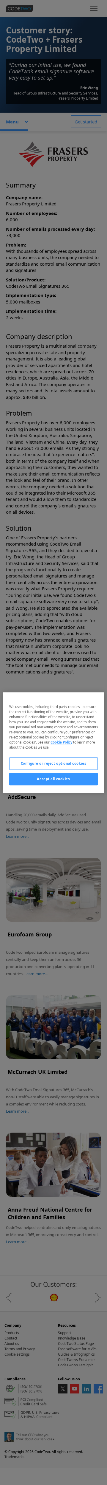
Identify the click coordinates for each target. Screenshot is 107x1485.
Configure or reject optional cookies (53, 763)
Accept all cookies (53, 779)
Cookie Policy (61, 742)
